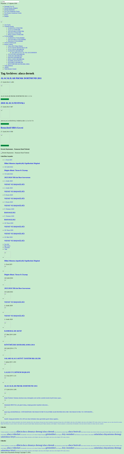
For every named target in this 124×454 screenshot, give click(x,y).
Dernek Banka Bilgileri (11, 8)
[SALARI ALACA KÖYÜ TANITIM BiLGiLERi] (7, 355)
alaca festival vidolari (95, 431)
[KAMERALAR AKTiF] (7, 327)
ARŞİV (6, 67)
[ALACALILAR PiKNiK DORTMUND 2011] (7, 382)
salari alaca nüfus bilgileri (75, 422)
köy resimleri (6, 422)
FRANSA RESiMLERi (15, 57)
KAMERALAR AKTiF (13, 331)
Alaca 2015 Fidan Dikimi (15, 46)
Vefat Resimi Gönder (10, 69)
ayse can (109, 422)
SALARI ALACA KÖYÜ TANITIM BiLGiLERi (22, 358)
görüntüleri (18, 422)
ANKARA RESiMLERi (15, 56)
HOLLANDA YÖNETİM (15, 34)
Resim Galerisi (8, 44)
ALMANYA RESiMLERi (15, 51)
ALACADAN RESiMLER (16, 49)
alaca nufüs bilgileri (66, 422)
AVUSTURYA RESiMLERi (16, 54)
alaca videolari (12, 422)
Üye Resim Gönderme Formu (12, 13)
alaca (2, 422)
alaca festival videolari (86, 423)
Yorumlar (7, 247)
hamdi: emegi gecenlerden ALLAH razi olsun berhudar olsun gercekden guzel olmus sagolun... (31, 419)
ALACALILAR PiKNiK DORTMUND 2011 (21, 78)
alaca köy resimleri (99, 423)
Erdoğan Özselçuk (41, 434)
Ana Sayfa (7, 25)
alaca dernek (46, 422)
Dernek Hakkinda (9, 10)
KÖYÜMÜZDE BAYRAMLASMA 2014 (19, 345)
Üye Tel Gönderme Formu (12, 11)
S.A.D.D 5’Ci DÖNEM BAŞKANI (17, 372)
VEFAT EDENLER (10, 43)
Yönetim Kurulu (9, 26)
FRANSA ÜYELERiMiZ (15, 41)
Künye (6, 14)
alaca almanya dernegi (38, 422)
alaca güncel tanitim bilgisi (28, 423)
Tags (5, 249)
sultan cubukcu (98, 422)
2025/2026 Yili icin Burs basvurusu (17, 288)
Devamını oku (5, 99)
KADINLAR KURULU (15, 61)
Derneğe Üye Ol (9, 6)
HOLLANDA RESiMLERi (16, 59)
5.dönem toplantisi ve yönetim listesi (65, 423)
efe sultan (93, 423)
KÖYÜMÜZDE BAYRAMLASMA (19, 64)
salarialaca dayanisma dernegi (55, 422)
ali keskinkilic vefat (77, 423)
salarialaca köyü (30, 422)
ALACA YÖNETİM (14, 30)
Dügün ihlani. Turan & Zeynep (16, 275)
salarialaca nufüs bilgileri (51, 423)
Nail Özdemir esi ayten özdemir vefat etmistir (13, 423)
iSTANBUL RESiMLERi (15, 62)
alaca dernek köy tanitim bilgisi (61, 431)
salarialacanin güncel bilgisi (40, 423)
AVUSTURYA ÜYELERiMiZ (17, 39)
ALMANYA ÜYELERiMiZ (16, 38)
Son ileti (6, 244)
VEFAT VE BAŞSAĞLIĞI (14, 302)
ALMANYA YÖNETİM (15, 28)
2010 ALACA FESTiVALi (13, 103)
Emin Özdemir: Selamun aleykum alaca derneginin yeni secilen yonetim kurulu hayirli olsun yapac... (33, 398)
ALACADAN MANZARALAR (17, 47)
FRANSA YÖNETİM (14, 33)
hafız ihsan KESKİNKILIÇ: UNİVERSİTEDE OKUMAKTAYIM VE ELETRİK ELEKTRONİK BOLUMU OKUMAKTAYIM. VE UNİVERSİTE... (48, 412)
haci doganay (104, 422)
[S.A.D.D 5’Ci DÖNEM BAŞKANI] (7, 368)
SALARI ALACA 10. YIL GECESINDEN (24, 52)
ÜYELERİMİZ (8, 36)
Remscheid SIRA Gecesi (12, 128)
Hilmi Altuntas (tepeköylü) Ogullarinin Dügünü (22, 261)
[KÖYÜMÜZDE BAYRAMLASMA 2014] (7, 341)
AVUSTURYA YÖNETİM (16, 31)
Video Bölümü (8, 65)
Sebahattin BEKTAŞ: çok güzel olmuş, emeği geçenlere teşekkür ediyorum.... (26, 405)
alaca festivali (23, 422)
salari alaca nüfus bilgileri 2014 (88, 422)
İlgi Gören (7, 246)
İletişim (6, 16)
